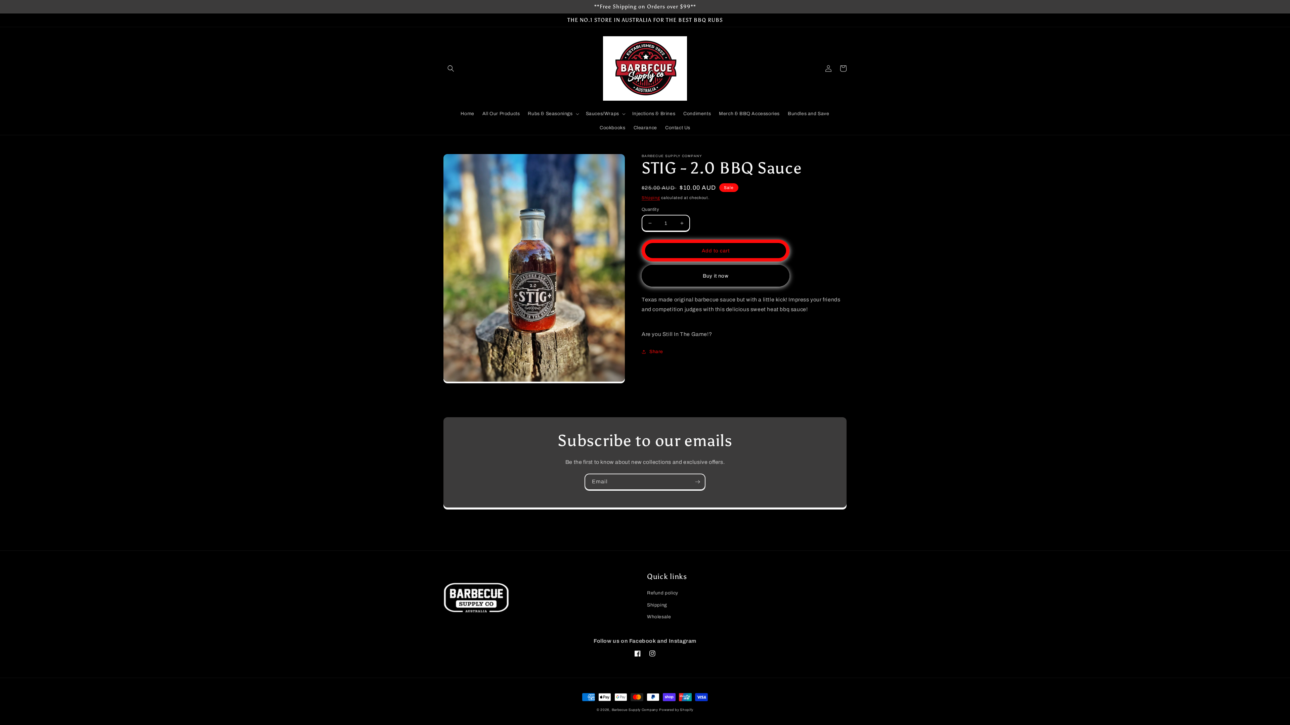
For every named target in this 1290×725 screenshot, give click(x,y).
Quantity (650, 209)
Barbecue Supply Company (635, 710)
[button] (450, 68)
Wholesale (659, 616)
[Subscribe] (697, 482)
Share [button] (656, 351)
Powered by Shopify (676, 710)
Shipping (651, 197)
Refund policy (662, 592)
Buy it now (716, 276)
